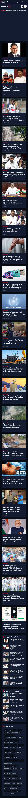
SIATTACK (11, 754)
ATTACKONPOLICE (17, 752)
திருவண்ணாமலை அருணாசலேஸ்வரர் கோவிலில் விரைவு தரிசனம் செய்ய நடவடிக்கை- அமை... (13, 568)
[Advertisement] (14, 26)
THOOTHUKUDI (7, 752)
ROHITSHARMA (7, 775)
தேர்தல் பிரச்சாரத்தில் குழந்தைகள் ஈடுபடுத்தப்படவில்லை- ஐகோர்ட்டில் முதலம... (11, 89)
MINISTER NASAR (8, 780)
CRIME (5, 754)
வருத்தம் (6, 739)
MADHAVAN (15, 775)
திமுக (13, 783)
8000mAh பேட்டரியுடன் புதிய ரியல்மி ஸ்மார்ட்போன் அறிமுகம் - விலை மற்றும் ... (13, 285)
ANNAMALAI (13, 744)
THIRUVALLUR (17, 780)
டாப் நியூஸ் (7, 778)
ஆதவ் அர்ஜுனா (16, 790)
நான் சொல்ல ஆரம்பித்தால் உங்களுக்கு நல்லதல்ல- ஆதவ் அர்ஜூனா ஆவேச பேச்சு (14, 174)
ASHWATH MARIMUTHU (9, 734)
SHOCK (16, 742)
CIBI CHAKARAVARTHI (15, 732)
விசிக (5, 788)
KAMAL (19, 729)
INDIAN (5, 6)
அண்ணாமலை (14, 739)
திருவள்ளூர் (20, 783)
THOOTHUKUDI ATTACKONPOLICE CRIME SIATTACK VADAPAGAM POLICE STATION (13, 760)
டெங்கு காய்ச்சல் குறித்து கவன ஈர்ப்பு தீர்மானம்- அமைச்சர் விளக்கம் (12, 230)
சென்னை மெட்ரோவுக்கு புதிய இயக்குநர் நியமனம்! (13, 61)
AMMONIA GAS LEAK (8, 742)
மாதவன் (15, 768)
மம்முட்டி (21, 768)
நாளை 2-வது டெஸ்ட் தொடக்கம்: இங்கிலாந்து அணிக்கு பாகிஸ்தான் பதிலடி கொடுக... (13, 597)
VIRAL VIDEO (7, 783)
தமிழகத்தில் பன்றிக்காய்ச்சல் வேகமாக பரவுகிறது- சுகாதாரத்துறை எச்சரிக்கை (13, 481)
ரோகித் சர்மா (7, 768)
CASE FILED (6, 749)
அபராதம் (12, 747)
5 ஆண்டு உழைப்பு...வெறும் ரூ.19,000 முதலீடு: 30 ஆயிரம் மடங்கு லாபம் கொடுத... (13, 397)
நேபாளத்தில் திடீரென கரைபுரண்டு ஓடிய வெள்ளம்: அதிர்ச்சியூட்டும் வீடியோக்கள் (13, 453)
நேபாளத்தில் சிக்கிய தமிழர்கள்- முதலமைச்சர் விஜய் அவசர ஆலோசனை (12, 202)
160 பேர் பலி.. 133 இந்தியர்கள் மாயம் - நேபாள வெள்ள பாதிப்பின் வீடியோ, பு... (13, 341)
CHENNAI (19, 747)
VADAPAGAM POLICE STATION (10, 757)
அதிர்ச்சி (21, 737)
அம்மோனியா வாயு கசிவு (10, 737)
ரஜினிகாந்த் (13, 729)
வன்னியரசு (7, 790)
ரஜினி (5, 729)
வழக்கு (6, 747)
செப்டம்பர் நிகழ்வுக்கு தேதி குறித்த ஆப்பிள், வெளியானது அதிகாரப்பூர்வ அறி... (14, 313)
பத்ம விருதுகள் (8, 763)
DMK (20, 778)
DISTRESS (6, 744)
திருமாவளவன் (13, 788)
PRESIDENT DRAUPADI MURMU (10, 773)
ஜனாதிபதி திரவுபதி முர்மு (10, 766)
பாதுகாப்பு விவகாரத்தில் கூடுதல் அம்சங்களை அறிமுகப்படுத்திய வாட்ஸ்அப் (13, 626)
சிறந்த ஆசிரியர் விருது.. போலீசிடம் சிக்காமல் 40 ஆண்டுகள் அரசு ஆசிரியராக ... (14, 258)
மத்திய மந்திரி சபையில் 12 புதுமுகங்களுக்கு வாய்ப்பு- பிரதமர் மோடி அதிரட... (12, 539)
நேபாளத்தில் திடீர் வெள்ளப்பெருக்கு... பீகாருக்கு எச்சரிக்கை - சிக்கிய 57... (13, 425)
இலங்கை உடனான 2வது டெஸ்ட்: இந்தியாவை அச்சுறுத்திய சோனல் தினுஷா (14, 118)
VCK (5, 793)
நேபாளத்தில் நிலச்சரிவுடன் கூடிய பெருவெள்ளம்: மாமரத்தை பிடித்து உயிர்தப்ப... (13, 146)
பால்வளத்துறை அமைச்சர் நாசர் (12, 785)
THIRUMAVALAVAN (12, 793)
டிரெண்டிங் (14, 778)
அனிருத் (6, 732)
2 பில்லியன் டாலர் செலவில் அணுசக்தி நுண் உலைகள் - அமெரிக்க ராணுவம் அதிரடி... (13, 369)
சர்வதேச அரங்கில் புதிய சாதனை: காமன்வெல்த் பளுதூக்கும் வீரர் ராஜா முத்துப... (11, 510)
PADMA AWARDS (7, 770)
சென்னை (20, 744)
